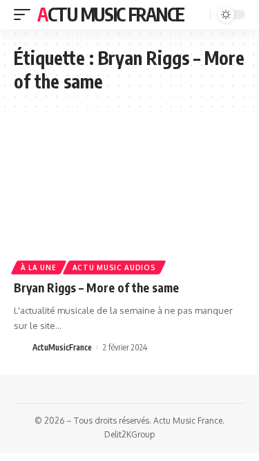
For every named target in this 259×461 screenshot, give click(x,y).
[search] (198, 15)
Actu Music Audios (114, 267)
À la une (39, 267)
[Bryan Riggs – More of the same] (129, 200)
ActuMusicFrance (62, 347)
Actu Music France (110, 14)
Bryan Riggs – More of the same (96, 287)
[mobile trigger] (25, 14)
